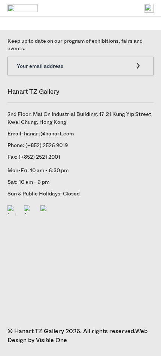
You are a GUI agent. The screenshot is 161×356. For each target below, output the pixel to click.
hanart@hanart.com (49, 134)
